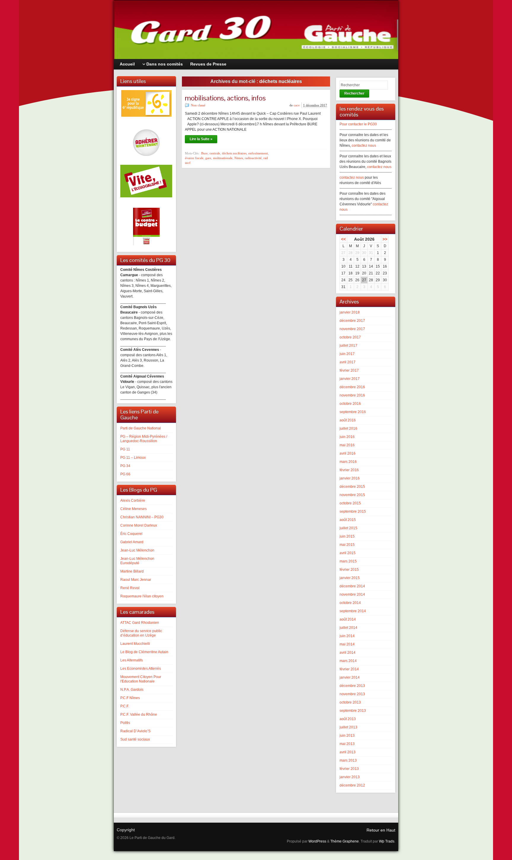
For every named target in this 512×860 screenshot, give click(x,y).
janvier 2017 (350, 379)
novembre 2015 (352, 495)
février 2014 (349, 669)
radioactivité (253, 158)
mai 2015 (347, 545)
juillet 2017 (348, 345)
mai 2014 (347, 644)
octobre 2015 (350, 503)
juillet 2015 (348, 528)
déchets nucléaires (234, 153)
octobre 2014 (350, 603)
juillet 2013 (348, 727)
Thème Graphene (344, 841)
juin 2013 (347, 735)
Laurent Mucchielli (135, 644)
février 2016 (349, 470)
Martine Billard (132, 571)
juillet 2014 (348, 628)
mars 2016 (348, 462)
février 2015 (349, 570)
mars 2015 (348, 561)
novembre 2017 (352, 329)
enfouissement (258, 153)
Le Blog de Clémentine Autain (144, 652)
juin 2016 (347, 437)
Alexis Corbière (132, 500)
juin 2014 (347, 636)
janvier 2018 (350, 312)
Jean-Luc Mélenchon (137, 550)
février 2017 (349, 370)
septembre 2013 (353, 711)
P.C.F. (124, 706)
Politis (125, 723)
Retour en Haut (381, 830)
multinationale (223, 158)
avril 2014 (348, 652)
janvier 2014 (350, 677)
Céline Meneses (133, 509)
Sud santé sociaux (135, 739)
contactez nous (364, 145)
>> (385, 239)
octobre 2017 (350, 337)
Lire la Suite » (201, 139)
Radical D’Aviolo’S (135, 731)
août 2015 (348, 520)
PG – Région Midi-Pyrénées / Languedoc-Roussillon (143, 438)
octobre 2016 (350, 404)
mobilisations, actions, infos (225, 98)
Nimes (238, 158)
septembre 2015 (353, 511)
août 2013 (348, 719)
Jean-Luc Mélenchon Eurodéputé (137, 561)
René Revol (130, 588)
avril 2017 (348, 362)
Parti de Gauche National (140, 428)
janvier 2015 (350, 578)
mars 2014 (348, 661)
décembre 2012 (352, 785)
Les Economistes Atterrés (140, 668)
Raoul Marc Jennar (135, 580)
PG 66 (125, 474)
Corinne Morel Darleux (138, 525)
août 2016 (348, 420)
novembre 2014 (352, 594)
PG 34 (125, 466)
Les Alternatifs (131, 660)
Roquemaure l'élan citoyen (142, 596)
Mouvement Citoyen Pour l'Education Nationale (140, 679)
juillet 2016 (348, 428)
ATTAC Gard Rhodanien (139, 623)
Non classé (198, 105)
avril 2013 (348, 752)
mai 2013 (347, 744)
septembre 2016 (353, 412)
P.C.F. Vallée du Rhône (138, 714)
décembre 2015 (352, 487)
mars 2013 (348, 760)
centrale (214, 153)
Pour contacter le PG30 (358, 124)
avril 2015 (348, 553)
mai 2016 (347, 445)
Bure (204, 153)
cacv (297, 105)
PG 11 (125, 449)
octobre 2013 (350, 702)
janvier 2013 (350, 777)
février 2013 (349, 769)
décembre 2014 (352, 586)
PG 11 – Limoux (133, 457)
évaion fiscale (194, 158)
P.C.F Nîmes (130, 698)
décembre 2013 (352, 686)
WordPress (317, 841)
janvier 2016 (350, 478)
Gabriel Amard (131, 542)
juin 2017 (347, 354)
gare (208, 158)
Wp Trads (386, 841)
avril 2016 (348, 453)
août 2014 (348, 619)
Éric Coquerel (131, 534)
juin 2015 (347, 536)
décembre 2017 (352, 321)
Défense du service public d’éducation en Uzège (141, 633)
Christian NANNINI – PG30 (142, 517)
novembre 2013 (352, 694)
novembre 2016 (352, 395)
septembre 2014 (353, 611)
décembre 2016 (352, 387)
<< (343, 239)
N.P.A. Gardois (131, 690)
